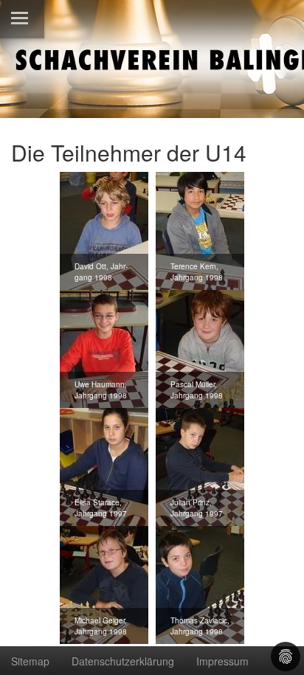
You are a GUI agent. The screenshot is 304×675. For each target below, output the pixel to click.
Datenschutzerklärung (123, 661)
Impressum (222, 661)
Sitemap (30, 661)
